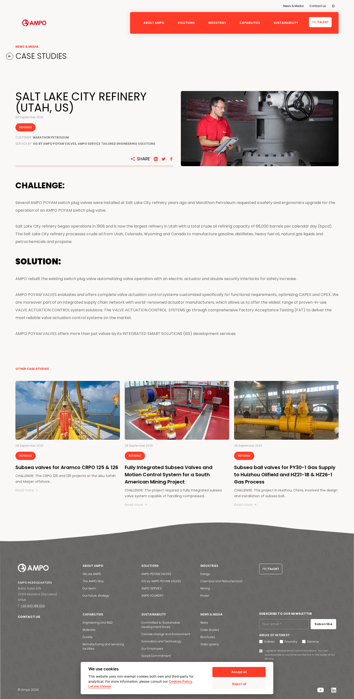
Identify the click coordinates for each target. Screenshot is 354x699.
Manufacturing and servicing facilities (103, 646)
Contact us (317, 6)
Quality (88, 637)
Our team (89, 588)
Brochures (207, 637)
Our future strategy (96, 596)
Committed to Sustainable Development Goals (160, 625)
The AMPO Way (93, 581)
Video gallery (209, 644)
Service (313, 641)
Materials (89, 630)
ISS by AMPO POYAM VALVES (161, 581)
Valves (269, 641)
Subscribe (323, 624)
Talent (320, 22)
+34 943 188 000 (33, 606)
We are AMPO (92, 574)
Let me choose (99, 686)
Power (204, 596)
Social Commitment (156, 656)
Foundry (291, 641)
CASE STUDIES (40, 56)
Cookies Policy (180, 681)
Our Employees (152, 649)
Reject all (239, 684)
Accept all (239, 672)
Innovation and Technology (161, 641)
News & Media (293, 6)
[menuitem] (333, 6)
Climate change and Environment (165, 634)
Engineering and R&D (98, 623)
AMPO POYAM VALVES (156, 574)
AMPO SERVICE (151, 588)
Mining (205, 588)
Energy (205, 574)
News (204, 623)
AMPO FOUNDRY (152, 596)
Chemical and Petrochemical (221, 581)
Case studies (209, 630)
